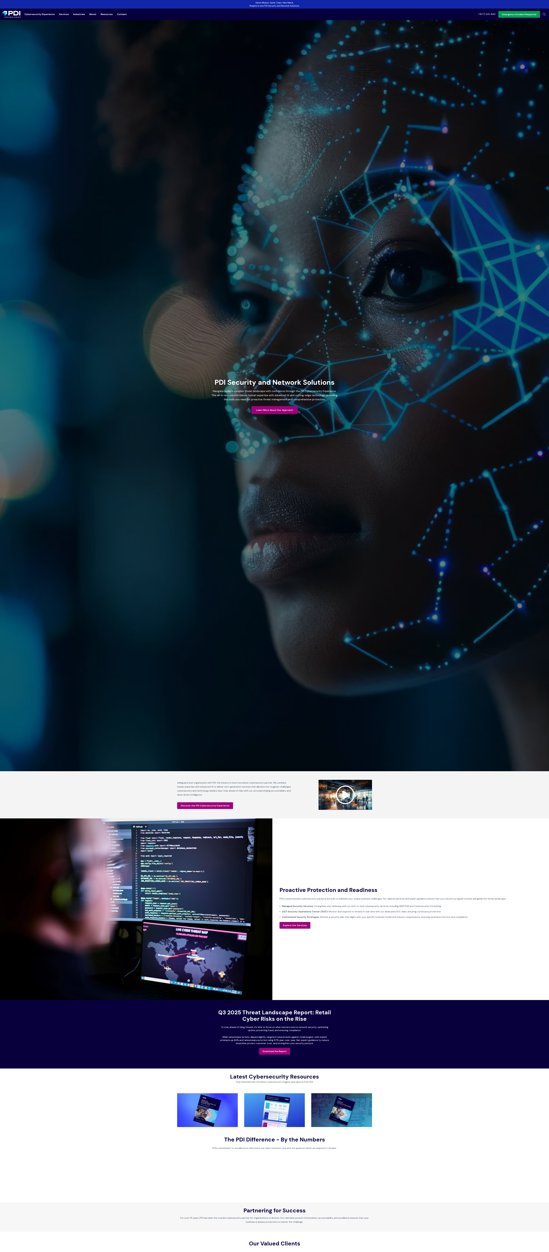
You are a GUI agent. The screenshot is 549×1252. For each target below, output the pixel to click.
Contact (122, 14)
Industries (79, 14)
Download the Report (275, 1051)
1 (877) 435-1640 (487, 14)
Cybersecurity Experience (39, 14)
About (92, 14)
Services (64, 14)
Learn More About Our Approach (274, 410)
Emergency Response (519, 14)
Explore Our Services (295, 925)
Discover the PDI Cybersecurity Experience (205, 805)
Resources (107, 14)
